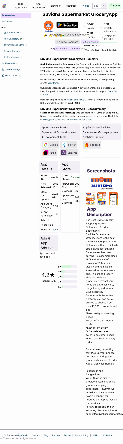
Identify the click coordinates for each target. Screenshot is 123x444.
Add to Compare (68, 41)
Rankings (55, 5)
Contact (36, 435)
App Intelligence (38, 5)
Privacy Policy (81, 435)
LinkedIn (107, 435)
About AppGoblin (19, 435)
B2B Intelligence (20, 5)
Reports (56, 435)
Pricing (85, 5)
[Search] (104, 6)
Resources (70, 5)
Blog (46, 435)
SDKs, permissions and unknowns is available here (67, 119)
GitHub (96, 435)
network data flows (74, 99)
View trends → (55, 83)
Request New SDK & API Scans (67, 48)
